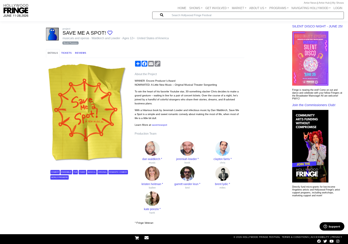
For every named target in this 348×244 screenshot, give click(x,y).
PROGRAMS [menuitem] (277, 8)
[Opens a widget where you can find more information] (331, 226)
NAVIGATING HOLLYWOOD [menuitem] (309, 8)
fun (75, 172)
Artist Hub (324, 2)
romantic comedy (118, 172)
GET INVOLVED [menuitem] (216, 8)
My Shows (338, 2)
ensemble (66, 172)
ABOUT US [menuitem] (256, 8)
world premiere (59, 177)
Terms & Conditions (295, 237)
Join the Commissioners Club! (313, 105)
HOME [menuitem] (182, 8)
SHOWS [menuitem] (194, 8)
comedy (55, 172)
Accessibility (320, 237)
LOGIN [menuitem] (338, 8)
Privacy (337, 237)
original (102, 172)
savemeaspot (159, 124)
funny (82, 172)
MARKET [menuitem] (238, 8)
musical (92, 172)
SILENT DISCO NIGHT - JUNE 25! (317, 26)
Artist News (310, 2)
